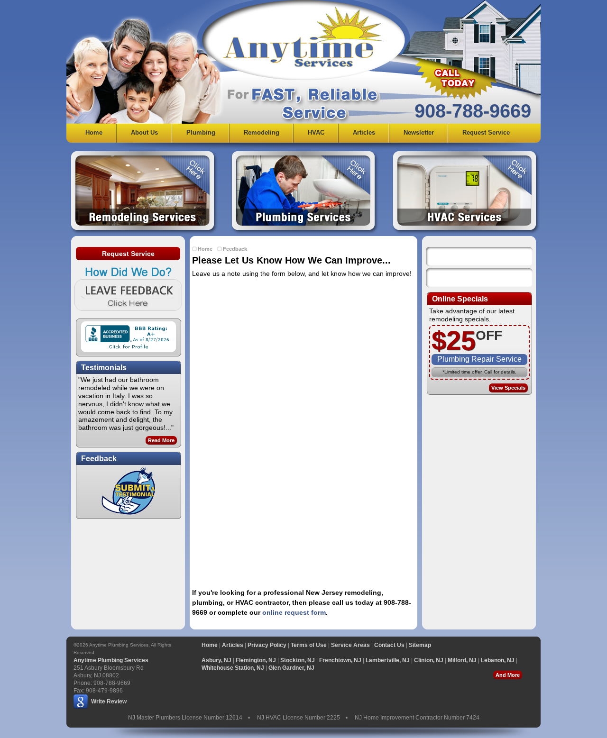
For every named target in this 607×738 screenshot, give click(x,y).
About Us (144, 132)
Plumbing (200, 132)
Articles (364, 132)
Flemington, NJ (256, 660)
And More (508, 675)
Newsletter (419, 132)
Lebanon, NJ (498, 660)
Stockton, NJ (297, 660)
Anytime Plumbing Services (111, 660)
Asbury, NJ (216, 660)
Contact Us (389, 645)
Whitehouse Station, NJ (233, 668)
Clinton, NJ (428, 660)
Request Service (486, 132)
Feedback (235, 249)
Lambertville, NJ (388, 660)
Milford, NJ (462, 660)
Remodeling (261, 132)
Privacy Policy (267, 645)
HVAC (316, 132)
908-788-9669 (472, 110)
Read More (161, 440)
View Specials (508, 388)
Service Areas (350, 645)
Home (93, 132)
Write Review (109, 701)
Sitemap (420, 645)
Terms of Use (309, 645)
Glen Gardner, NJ (291, 668)
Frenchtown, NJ (340, 660)
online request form (294, 612)
